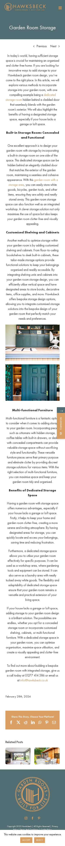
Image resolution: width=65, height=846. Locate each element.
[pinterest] (39, 818)
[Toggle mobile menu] (60, 8)
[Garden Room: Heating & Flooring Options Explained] (18, 750)
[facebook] (32, 818)
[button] (8, 756)
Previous (41, 46)
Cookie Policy (46, 829)
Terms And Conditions (29, 829)
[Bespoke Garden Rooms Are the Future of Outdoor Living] (47, 750)
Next (53, 46)
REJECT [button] (39, 840)
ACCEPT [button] (26, 840)
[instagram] (26, 818)
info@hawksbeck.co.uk (34, 680)
